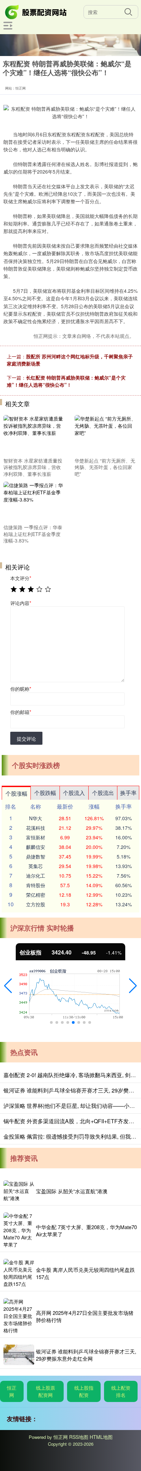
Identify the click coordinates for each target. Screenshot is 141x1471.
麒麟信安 (35, 846)
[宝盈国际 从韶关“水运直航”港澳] (18, 1191)
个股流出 (103, 793)
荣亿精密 (35, 894)
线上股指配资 (83, 1391)
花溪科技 (35, 827)
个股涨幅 (16, 793)
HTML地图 (101, 1436)
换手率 (128, 793)
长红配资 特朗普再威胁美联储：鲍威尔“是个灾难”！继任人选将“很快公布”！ (66, 381)
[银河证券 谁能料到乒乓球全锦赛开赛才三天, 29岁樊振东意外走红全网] (18, 1355)
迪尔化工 (35, 875)
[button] (8, 985)
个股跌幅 (45, 793)
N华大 (35, 818)
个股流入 (74, 793)
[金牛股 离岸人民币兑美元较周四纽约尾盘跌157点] (18, 1273)
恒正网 (11, 1391)
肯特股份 (35, 885)
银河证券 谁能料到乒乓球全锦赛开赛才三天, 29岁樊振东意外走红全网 (86, 1355)
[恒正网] (36, 11)
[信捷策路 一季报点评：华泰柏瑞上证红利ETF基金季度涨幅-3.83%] (34, 501)
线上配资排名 (120, 1391)
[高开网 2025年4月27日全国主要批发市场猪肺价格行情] (18, 1316)
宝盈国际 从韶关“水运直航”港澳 (71, 1191)
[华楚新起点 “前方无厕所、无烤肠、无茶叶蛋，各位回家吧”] (105, 434)
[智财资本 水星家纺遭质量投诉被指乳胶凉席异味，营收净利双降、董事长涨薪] (34, 434)
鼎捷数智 (35, 856)
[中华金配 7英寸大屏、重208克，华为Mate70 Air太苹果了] (18, 1230)
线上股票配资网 (45, 1391)
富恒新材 (35, 837)
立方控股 (35, 904)
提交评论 (26, 738)
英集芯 (35, 866)
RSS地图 (78, 1436)
